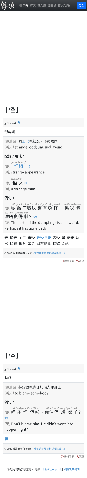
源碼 (81, 261)
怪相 (18, 166)
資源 (33, 5)
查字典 (23, 5)
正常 (25, 141)
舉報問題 (69, 261)
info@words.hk (52, 469)
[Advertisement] (43, 61)
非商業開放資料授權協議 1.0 (49, 253)
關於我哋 (64, 5)
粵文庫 (41, 5)
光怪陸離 (45, 237)
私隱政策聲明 (72, 469)
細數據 (52, 5)
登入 (81, 5)
